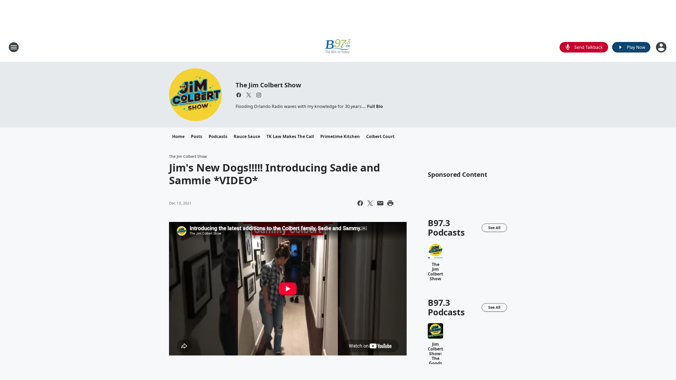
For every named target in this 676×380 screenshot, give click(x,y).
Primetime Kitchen (340, 136)
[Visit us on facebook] (239, 95)
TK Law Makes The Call (290, 136)
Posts (196, 136)
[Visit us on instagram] (259, 95)
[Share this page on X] (370, 203)
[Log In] (662, 47)
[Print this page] (390, 203)
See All (494, 227)
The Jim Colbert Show (268, 84)
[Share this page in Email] (380, 203)
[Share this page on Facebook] (360, 203)
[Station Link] (338, 47)
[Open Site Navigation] (13, 47)
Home (178, 136)
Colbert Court (380, 136)
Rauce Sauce (247, 136)
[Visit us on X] (249, 95)
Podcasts (218, 136)
